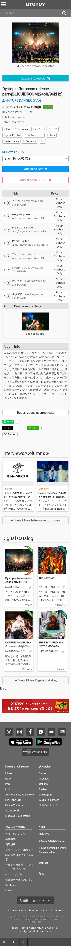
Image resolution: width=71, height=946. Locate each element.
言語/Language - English (36, 900)
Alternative (12, 141)
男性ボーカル (35, 135)
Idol (7, 789)
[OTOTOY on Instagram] (19, 732)
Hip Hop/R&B (13, 799)
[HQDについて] (37, 107)
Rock (52, 135)
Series (42, 773)
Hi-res (48, 107)
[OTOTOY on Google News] (62, 732)
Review (43, 789)
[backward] (4, 942)
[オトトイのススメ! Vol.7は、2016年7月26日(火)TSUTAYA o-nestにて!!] (18, 473)
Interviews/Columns (24, 453)
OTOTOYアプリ (13, 874)
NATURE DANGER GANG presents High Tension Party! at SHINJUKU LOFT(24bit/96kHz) (18, 648)
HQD (54, 129)
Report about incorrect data (35, 413)
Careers (9, 890)
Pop (7, 783)
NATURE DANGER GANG (23, 100)
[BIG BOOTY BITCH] (8, 229)
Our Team (10, 885)
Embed (11, 434)
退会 (41, 873)
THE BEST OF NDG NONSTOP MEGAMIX (51, 644)
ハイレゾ (40, 129)
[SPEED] (8, 269)
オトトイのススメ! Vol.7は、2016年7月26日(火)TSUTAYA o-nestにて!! (18, 497)
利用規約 (10, 844)
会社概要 (10, 839)
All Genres (23, 766)
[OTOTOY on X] (9, 732)
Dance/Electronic (15, 805)
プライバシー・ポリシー (19, 849)
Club (8, 129)
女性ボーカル (13, 135)
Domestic (30, 141)
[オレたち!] (8, 283)
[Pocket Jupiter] (8, 243)
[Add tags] (43, 141)
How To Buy (14, 152)
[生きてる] (8, 296)
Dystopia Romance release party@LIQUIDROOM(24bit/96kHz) (18, 582)
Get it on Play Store (49, 742)
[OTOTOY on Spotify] (41, 732)
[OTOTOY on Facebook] (30, 732)
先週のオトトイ (48, 805)
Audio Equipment (49, 799)
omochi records (19, 117)
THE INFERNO (46, 578)
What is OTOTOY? (15, 833)
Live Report (45, 794)
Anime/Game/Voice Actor (20, 794)
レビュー (43, 488)
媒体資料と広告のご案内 (19, 879)
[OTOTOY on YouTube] (51, 732)
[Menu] (4, 4)
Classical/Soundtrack (17, 815)
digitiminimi (30, 931)
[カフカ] (8, 203)
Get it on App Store (21, 742)
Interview (44, 778)
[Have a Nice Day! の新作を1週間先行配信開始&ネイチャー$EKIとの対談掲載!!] (52, 473)
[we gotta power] (8, 216)
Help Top (44, 833)
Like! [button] (34, 427)
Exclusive (23, 129)
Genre (11, 766)
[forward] (24, 942)
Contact (43, 862)
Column (43, 783)
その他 (8, 488)
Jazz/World (12, 810)
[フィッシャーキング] (8, 256)
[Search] (65, 13)
